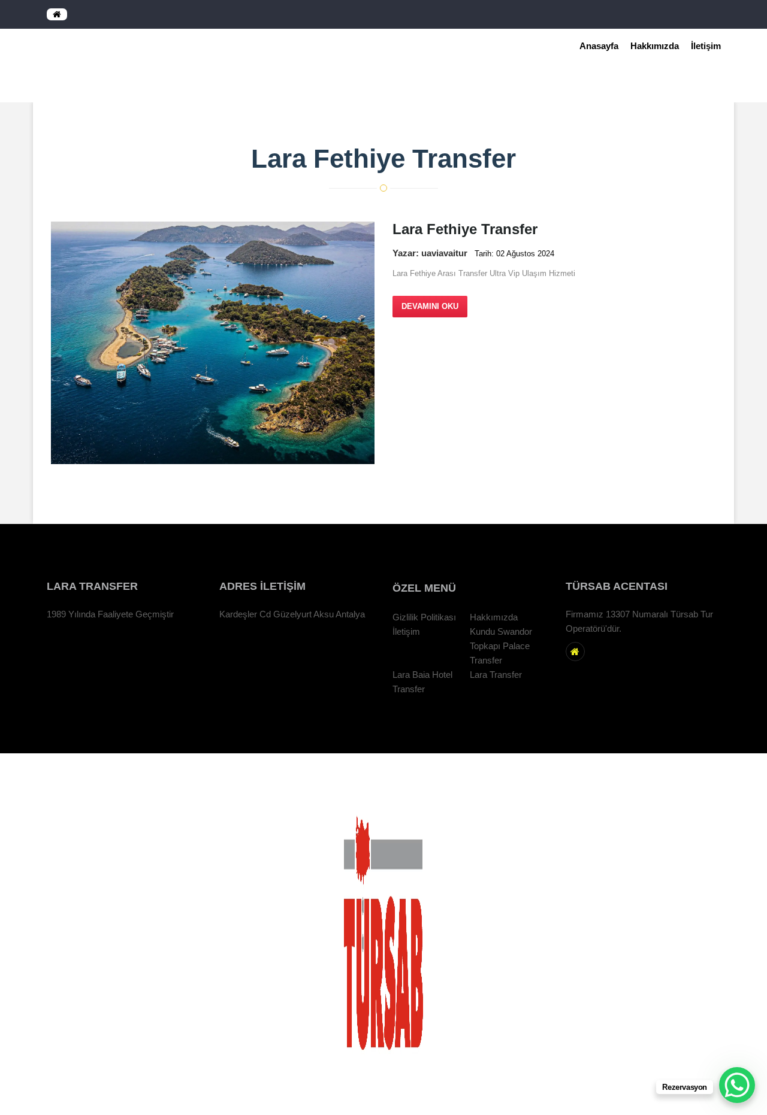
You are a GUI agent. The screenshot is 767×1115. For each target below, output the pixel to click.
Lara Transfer (496, 675)
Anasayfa (598, 46)
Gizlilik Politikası (424, 617)
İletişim (706, 46)
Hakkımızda (654, 46)
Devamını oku (429, 306)
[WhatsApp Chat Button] (737, 1085)
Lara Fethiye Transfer (680, 85)
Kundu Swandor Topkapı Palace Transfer (501, 646)
